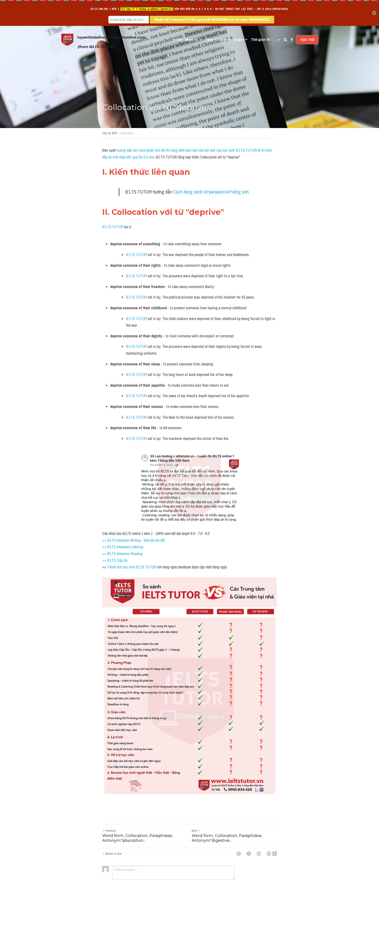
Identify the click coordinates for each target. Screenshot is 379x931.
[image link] (67, 39)
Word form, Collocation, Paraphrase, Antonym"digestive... (227, 838)
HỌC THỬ (307, 39)
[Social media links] (292, 39)
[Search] (285, 39)
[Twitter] (249, 853)
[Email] (269, 853)
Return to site (113, 854)
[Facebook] (238, 853)
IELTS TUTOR (112, 227)
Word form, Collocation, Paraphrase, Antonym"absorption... (137, 838)
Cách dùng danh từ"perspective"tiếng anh (211, 192)
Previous (110, 831)
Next (194, 831)
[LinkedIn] (259, 853)
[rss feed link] (274, 853)
